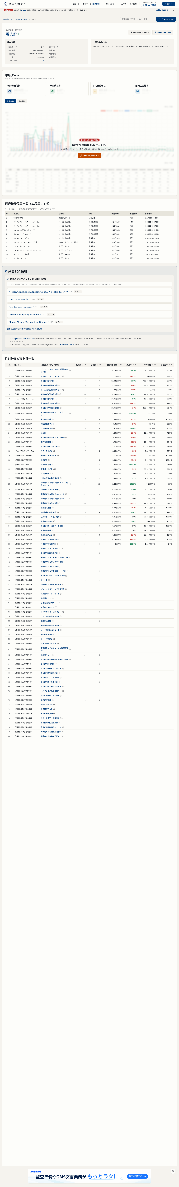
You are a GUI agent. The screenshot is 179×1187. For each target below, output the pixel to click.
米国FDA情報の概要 (66, 345)
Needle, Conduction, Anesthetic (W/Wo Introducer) (37, 291)
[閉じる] (173, 1171)
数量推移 (10, 101)
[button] (92, 4)
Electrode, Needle (18, 299)
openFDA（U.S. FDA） (23, 338)
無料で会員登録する (91, 155)
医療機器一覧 (7, 19)
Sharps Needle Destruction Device (28, 322)
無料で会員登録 (162, 10)
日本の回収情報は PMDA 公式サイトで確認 (23, 329)
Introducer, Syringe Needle (24, 314)
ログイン (170, 4)
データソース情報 (164, 32)
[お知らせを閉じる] (173, 10)
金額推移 (22, 101)
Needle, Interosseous (20, 306)
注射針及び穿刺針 (22, 19)
